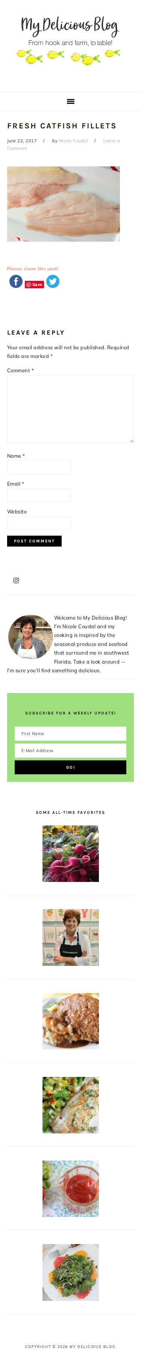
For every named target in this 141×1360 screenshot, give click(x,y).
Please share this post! (33, 268)
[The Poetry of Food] (70, 880)
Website (17, 512)
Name (16, 456)
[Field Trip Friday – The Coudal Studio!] (70, 964)
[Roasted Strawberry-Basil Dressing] (70, 1215)
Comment (20, 370)
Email (15, 484)
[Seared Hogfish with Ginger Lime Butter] (70, 1132)
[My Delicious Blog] (70, 80)
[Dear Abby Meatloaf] (70, 1048)
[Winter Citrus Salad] (70, 1299)
